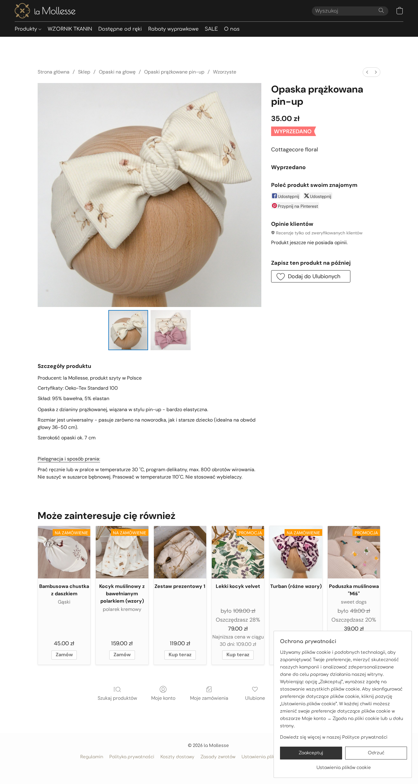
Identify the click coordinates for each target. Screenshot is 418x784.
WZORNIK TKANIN (70, 29)
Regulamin (91, 757)
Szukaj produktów (117, 698)
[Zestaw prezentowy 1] (180, 552)
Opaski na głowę (117, 72)
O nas (232, 29)
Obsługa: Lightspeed (209, 767)
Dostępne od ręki (120, 29)
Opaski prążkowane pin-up (174, 72)
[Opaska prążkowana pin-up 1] (170, 330)
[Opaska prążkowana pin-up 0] (128, 330)
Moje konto (163, 698)
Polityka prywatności (131, 757)
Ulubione (255, 698)
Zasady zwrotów (217, 757)
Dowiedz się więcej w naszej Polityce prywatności (333, 737)
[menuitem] (367, 72)
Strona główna (53, 72)
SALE (211, 29)
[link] (343, 765)
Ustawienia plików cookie (268, 757)
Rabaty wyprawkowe (173, 29)
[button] (45, 10)
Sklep (84, 72)
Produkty (27, 29)
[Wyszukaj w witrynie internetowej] (381, 10)
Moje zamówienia (209, 698)
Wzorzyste (224, 72)
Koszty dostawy (177, 757)
